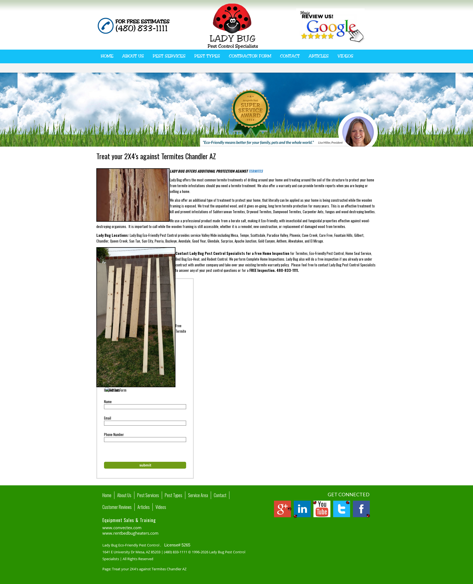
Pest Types (207, 56)
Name (108, 401)
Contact (290, 56)
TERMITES (256, 171)
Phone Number (114, 434)
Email (107, 418)
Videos (345, 56)
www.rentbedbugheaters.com (130, 533)
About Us (133, 56)
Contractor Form (250, 56)
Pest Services (169, 56)
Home (107, 56)
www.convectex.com (122, 527)
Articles (318, 56)
